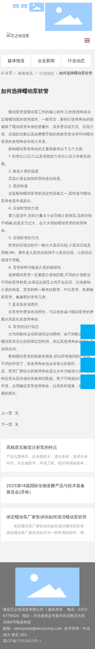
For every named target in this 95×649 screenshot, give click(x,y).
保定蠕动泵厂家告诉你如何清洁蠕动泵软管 (46, 516)
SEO (23, 634)
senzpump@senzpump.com (38, 628)
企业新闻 (46, 60)
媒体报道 (16, 60)
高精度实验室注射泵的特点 (31, 447)
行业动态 (76, 60)
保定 (15, 634)
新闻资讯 (25, 73)
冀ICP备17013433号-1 (22, 640)
